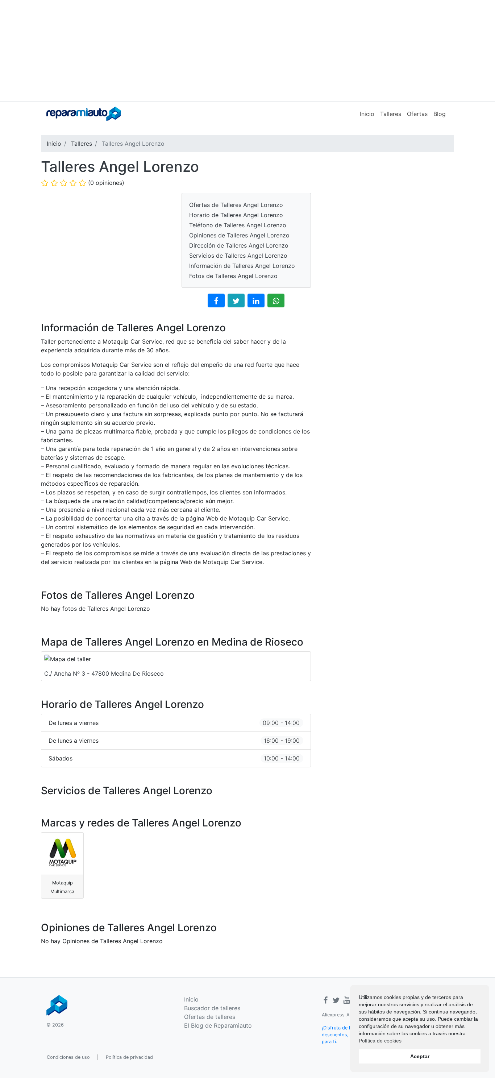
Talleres (390, 113)
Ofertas (417, 113)
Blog (439, 113)
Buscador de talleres (212, 1008)
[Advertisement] (247, 50)
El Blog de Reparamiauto (218, 1025)
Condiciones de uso (68, 1057)
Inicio (367, 113)
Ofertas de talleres (209, 1016)
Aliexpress (333, 1014)
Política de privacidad (129, 1057)
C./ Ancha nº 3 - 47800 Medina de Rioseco (104, 673)
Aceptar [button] (419, 1056)
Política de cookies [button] (380, 1041)
